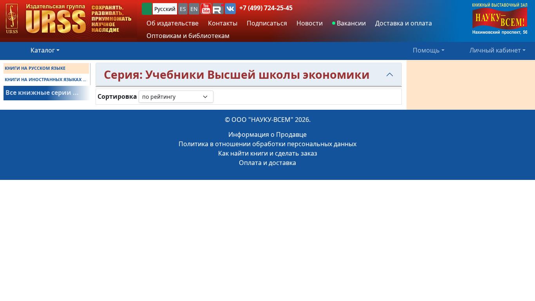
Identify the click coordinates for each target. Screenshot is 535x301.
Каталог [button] (43, 50)
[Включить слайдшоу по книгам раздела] (220, 96)
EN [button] (194, 9)
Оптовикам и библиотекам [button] (188, 35)
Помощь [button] (426, 50)
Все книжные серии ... (42, 92)
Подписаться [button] (267, 23)
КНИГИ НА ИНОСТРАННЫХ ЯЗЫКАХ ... (45, 79)
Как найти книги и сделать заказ (267, 153)
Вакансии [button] (350, 23)
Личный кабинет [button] (495, 50)
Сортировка (117, 96)
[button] (206, 8)
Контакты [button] (222, 23)
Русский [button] (164, 9)
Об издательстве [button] (172, 23)
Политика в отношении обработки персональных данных (267, 144)
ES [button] (183, 9)
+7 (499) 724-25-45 (266, 8)
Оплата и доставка (267, 162)
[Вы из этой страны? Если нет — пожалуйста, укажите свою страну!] (147, 9)
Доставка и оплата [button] (403, 23)
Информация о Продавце (267, 134)
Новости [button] (309, 23)
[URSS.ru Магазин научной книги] (68, 19)
